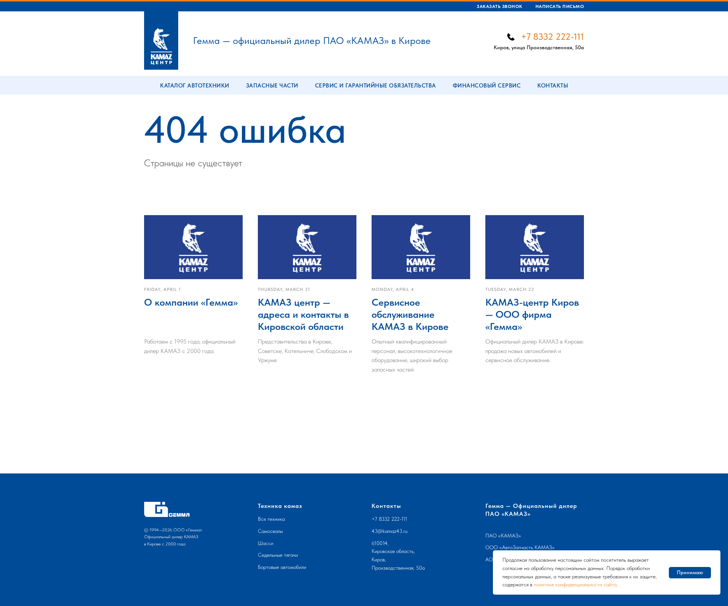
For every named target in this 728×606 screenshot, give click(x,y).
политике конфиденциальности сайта (575, 584)
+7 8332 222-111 (552, 36)
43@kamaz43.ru (390, 531)
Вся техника (271, 519)
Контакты (552, 85)
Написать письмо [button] (559, 6)
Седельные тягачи (278, 555)
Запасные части (272, 85)
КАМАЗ (509, 536)
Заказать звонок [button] (499, 6)
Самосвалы (270, 531)
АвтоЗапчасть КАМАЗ (527, 547)
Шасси (265, 543)
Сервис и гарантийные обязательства (375, 85)
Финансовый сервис (487, 85)
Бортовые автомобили (282, 567)
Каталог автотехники (194, 85)
